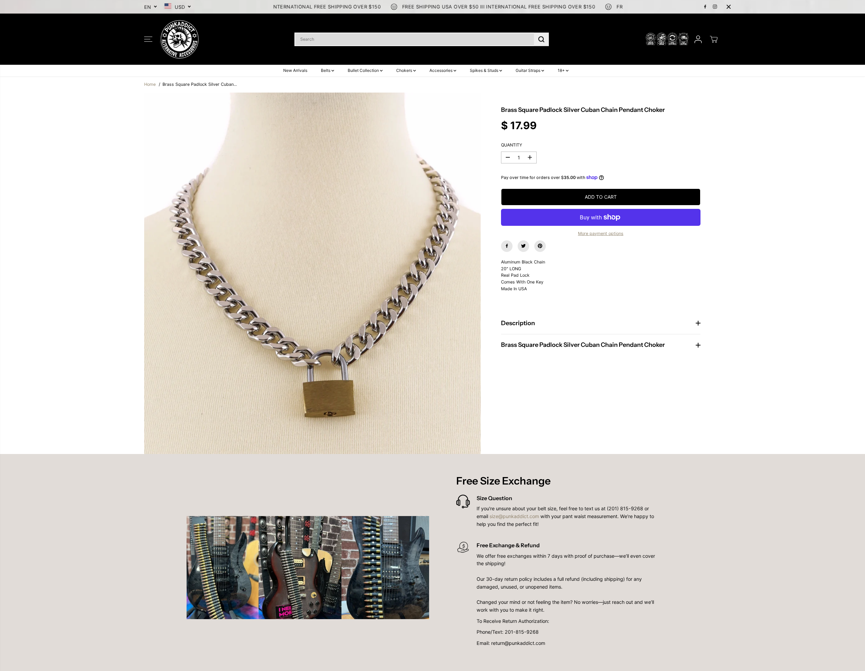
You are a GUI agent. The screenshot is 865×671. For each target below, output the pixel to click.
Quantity (511, 144)
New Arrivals (295, 70)
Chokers (404, 70)
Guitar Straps (528, 70)
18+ (562, 70)
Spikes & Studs (484, 70)
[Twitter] (523, 246)
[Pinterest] (540, 246)
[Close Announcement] (728, 7)
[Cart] (714, 39)
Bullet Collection (364, 70)
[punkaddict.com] (179, 39)
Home (150, 84)
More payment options (600, 233)
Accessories (441, 70)
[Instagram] (715, 7)
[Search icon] (541, 39)
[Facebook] (705, 7)
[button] (148, 39)
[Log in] (698, 39)
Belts (326, 70)
